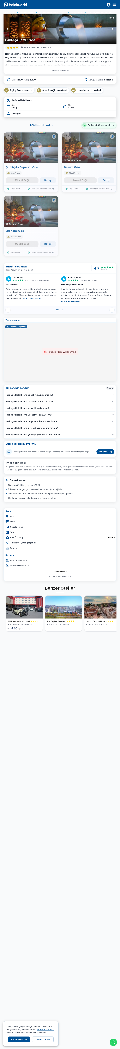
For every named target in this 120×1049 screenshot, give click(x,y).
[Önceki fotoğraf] (7, 29)
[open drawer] (114, 4)
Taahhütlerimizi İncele (41, 125)
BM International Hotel (18, 621)
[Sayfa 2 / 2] (62, 310)
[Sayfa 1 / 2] (57, 310)
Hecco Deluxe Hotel (96, 621)
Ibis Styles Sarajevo (56, 621)
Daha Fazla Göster (62, 576)
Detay (47, 180)
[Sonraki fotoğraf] (112, 29)
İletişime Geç (105, 451)
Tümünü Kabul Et (19, 1039)
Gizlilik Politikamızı (45, 1029)
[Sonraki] (112, 310)
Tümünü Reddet (42, 1039)
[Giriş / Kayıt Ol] (108, 4)
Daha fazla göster (32, 298)
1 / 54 (111, 17)
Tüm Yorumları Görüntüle (18, 269)
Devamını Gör (58, 70)
